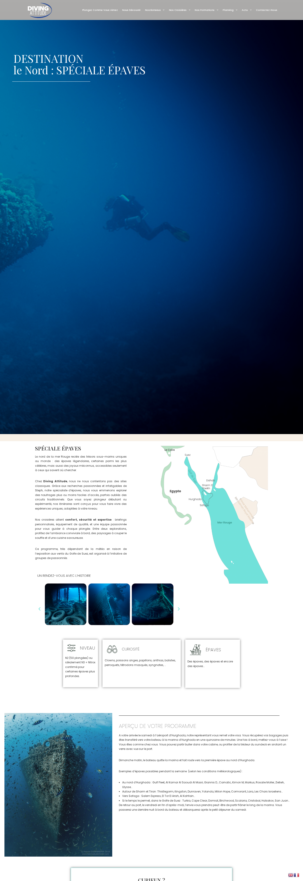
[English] (291, 875)
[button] (39, 609)
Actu (245, 10)
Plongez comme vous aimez (100, 10)
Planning (228, 10)
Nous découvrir (131, 10)
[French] (297, 875)
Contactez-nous (266, 10)
